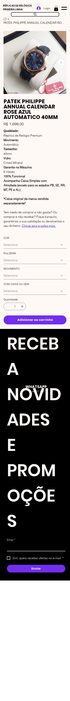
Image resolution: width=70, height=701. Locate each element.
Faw (43, 346)
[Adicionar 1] (22, 306)
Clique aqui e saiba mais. (39, 226)
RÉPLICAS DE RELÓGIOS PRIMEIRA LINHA (17, 7)
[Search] (35, 14)
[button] (56, 8)
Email (11, 540)
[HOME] (5, 19)
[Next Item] (61, 62)
